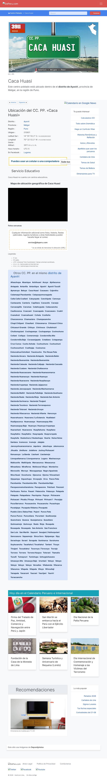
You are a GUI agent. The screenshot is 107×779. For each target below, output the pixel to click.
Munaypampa (36, 471)
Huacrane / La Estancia (35, 417)
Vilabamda (47, 565)
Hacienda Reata (17, 397)
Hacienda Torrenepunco (40, 405)
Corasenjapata (34, 340)
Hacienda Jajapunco (38, 385)
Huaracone (27, 430)
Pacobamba (16, 483)
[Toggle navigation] (101, 3)
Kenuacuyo (16, 454)
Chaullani (29, 323)
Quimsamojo (16, 524)
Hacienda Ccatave (19, 368)
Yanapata (15, 573)
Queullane (48, 520)
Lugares (27, 152)
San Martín (24, 532)
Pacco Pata (54, 479)
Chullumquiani (17, 331)
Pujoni (36, 512)
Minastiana (15, 467)
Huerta (47, 438)
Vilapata (24, 569)
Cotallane (46, 340)
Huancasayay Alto (45, 421)
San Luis (14, 532)
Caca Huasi (34, 290)
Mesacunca (50, 462)
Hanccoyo (52, 413)
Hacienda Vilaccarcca (20, 413)
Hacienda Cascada (54, 364)
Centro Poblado (16, 13)
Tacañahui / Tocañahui (34, 544)
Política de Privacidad (46, 764)
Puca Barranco (17, 503)
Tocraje (54, 549)
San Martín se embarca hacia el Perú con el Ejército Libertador (52, 622)
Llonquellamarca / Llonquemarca (25, 458)
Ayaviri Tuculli (54, 286)
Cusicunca (40, 348)
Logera (44, 458)
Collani (14, 335)
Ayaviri (26, 121)
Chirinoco (40, 327)
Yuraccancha (16, 577)
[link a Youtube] (40, 769)
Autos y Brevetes (87, 143)
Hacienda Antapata (35, 356)
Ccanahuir (15, 315)
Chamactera (29, 319)
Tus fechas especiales (86, 708)
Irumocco (23, 442)
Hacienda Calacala (19, 364)
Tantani (48, 544)
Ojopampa (15, 479)
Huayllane (50, 430)
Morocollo (15, 471)
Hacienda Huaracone (20, 380)
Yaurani (33, 573)
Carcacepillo (16, 307)
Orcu (45, 479)
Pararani (60, 487)
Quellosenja (51, 516)
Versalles (37, 565)
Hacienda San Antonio (50, 397)
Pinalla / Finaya (27, 499)
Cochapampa (31, 331)
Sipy (58, 536)
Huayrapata (38, 434)
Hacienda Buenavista (20, 360)
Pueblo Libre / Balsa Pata (21, 512)
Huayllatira (15, 434)
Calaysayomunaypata (42, 295)
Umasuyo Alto (17, 561)
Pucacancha (30, 503)
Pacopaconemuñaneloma (22, 487)
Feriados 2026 (90, 696)
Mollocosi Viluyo (39, 467)
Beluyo (24, 290)
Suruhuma (54, 540)
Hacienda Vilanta (38, 413)
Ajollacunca (55, 282)
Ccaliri (60, 311)
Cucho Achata (29, 344)
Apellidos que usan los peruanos (87, 149)
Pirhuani (39, 499)
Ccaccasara (50, 311)
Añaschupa (16, 282)
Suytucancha (16, 544)
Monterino (53, 467)
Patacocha (40, 491)
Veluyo (51, 561)
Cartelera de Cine (87, 157)
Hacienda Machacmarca (43, 389)
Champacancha (44, 319)
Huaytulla (15, 438)
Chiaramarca (41, 323)
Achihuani (36, 282)
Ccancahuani (27, 315)
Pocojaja (58, 499)
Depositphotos (37, 747)
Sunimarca (43, 540)
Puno (26, 129)
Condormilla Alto (47, 335)
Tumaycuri (22, 557)
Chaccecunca (17, 319)
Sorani (25, 540)
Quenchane (16, 520)
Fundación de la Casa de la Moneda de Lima (21, 662)
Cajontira (54, 290)
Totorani (46, 553)
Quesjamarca (36, 520)
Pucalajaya (15, 508)
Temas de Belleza (87, 168)
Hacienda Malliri (18, 393)
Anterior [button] (13, 102)
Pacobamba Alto (29, 483)
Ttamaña (56, 553)
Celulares (96, 13)
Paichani (51, 487)
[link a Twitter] (12, 769)
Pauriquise (36, 495)
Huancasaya (29, 421)
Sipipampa (49, 536)
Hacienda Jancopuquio (21, 389)
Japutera (37, 446)
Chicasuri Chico (55, 323)
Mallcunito (15, 462)
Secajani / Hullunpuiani (49, 532)
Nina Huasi (15, 475)
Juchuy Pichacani (46, 450)
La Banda (26, 454)
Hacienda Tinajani (38, 401)
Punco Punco (16, 516)
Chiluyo (31, 327)
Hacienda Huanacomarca (44, 372)
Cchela (38, 315)
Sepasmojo (27, 536)
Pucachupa (55, 503)
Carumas (27, 307)
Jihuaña (14, 450)
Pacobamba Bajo (45, 483)
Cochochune (58, 331)
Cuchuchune (42, 344)
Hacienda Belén (52, 356)
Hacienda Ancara (18, 356)
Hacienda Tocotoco (19, 405)
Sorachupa (15, 540)
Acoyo (45, 282)
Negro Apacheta (50, 471)
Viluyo (41, 569)
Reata (36, 524)
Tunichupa (33, 557)
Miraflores (26, 467)
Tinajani (14, 549)
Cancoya (56, 299)
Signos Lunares (89, 704)
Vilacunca (15, 569)
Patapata (60, 491)
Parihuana (15, 491)
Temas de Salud (88, 162)
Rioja (42, 524)
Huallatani (50, 417)
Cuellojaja (29, 348)
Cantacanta (16, 303)
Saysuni (34, 532)
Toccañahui (24, 549)
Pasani (31, 491)
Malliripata (26, 462)
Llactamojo (45, 454)
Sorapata (33, 540)
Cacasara (44, 290)
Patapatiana (25, 495)
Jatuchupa (47, 446)
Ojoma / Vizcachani (51, 475)
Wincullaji (49, 569)
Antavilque (34, 286)
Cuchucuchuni (17, 348)
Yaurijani (42, 573)
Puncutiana (29, 516)
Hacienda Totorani (19, 409)
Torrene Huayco (34, 553)
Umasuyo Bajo (30, 561)
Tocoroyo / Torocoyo (40, 549)
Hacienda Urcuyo (35, 409)
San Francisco (50, 528)
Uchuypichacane (47, 557)
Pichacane (55, 495)
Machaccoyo (54, 458)
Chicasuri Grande (18, 327)
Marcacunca (37, 462)
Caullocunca (16, 311)
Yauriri (51, 573)
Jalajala (40, 442)
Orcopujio (37, 479)
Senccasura (16, 536)
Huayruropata (50, 434)
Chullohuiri (51, 327)
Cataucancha (52, 307)
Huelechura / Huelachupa (31, 438)
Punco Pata (46, 512)
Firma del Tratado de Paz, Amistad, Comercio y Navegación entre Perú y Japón (22, 624)
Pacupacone (40, 487)
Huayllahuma (39, 430)
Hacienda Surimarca (20, 401)
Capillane (35, 303)
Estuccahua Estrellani (20, 352)
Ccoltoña (46, 315)
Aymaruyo (15, 290)
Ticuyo (56, 544)
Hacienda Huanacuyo (20, 376)
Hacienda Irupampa (19, 385)
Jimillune (23, 450)
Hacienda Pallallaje (34, 393)
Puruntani (39, 516)
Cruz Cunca (16, 344)
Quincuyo (27, 524)
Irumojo (32, 442)
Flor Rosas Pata (50, 352)
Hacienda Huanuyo (39, 376)
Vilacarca (58, 565)
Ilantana (14, 442)
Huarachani (16, 430)
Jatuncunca (58, 446)
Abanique (26, 282)
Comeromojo (33, 335)
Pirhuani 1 (48, 499)
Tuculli (14, 557)
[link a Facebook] (26, 769)
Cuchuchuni (55, 344)
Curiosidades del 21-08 (86, 712)
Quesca (25, 520)
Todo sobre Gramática (85, 123)
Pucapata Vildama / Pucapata (34, 508)
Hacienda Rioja (32, 397)
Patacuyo (50, 491)
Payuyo (46, 495)
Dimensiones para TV (86, 174)
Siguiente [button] (22, 102)
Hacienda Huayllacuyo (40, 380)
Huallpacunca (17, 421)
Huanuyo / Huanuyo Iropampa (41, 426)
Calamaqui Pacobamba (21, 295)
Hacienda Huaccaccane (21, 372)
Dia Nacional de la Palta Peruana (83, 619)
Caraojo (54, 303)
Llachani (35, 454)
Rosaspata (15, 528)
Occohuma (26, 475)
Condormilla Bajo (18, 340)
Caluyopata (34, 299)
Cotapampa (57, 340)
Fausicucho (36, 352)
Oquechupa (26, 479)
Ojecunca (37, 475)
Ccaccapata (38, 311)
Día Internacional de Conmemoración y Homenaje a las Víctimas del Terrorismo (84, 665)
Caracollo (45, 303)
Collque (21, 335)
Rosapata (50, 524)
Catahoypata (38, 307)
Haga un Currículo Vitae (85, 129)
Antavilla (24, 286)
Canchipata (46, 299)
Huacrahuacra (17, 417)
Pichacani (15, 499)
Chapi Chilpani (17, 323)
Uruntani (42, 561)
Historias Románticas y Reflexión (87, 136)
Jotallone (33, 450)
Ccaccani (27, 311)
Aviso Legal (27, 764)
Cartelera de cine (88, 700)
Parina (24, 491)
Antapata (15, 286)
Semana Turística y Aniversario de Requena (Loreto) (52, 662)
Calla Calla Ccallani (19, 299)
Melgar (27, 125)
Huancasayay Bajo (19, 426)
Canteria (26, 303)
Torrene (14, 553)
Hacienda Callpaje (36, 364)
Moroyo (24, 471)
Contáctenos (65, 764)
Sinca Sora (38, 536)
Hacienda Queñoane (53, 393)
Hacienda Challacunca (38, 368)
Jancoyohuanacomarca (21, 446)
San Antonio (37, 528)
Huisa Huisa (57, 438)
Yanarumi (24, 573)
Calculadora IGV (88, 118)
